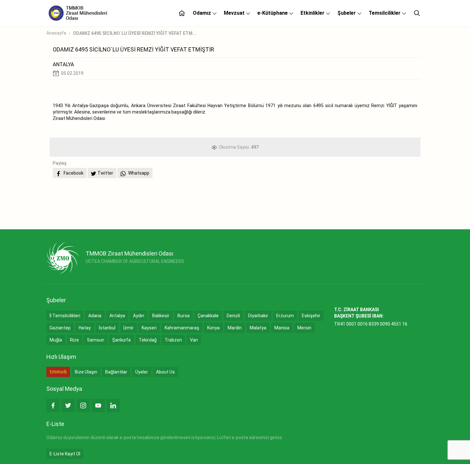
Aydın (138, 315)
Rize (74, 339)
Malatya (258, 327)
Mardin (235, 327)
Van (194, 339)
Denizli (233, 315)
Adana (94, 315)
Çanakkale (208, 315)
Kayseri (149, 327)
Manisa (281, 327)
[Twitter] (68, 405)
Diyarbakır (258, 315)
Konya (213, 327)
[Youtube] (98, 405)
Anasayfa (56, 32)
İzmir (128, 327)
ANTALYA (63, 64)
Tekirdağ (148, 339)
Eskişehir (311, 315)
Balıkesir (160, 315)
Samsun (95, 339)
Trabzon (173, 339)
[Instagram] (83, 405)
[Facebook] (53, 405)
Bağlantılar (116, 371)
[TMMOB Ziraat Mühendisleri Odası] (62, 258)
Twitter (105, 173)
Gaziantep (60, 327)
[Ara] (417, 13)
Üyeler (141, 371)
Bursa (183, 315)
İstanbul (107, 327)
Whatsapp (138, 173)
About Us (165, 371)
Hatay (85, 327)
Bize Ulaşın (86, 371)
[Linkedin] (113, 405)
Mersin (304, 327)
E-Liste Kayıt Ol (65, 453)
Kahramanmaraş (182, 327)
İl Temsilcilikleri (65, 315)
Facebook (73, 173)
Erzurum (285, 315)
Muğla (56, 339)
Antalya (117, 315)
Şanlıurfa (121, 339)
